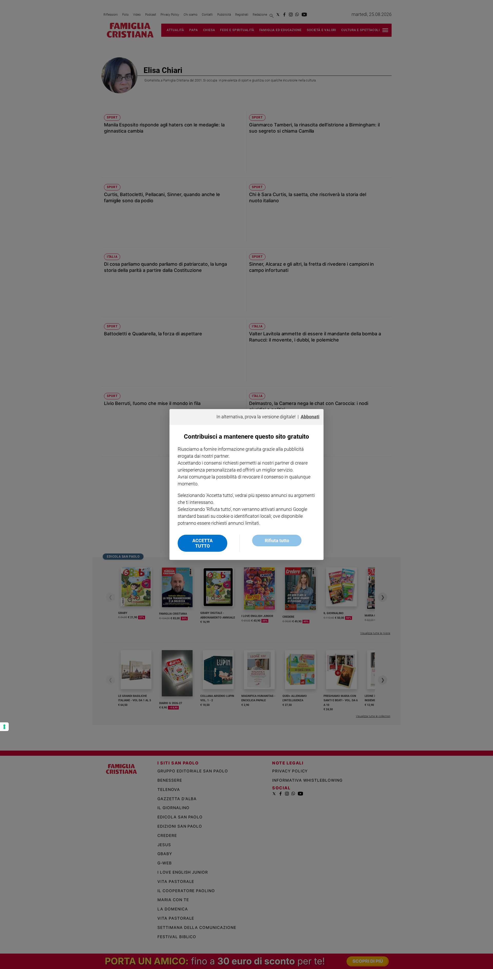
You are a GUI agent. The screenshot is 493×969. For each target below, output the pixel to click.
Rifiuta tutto (277, 540)
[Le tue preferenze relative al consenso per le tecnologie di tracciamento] (4, 726)
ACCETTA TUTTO (202, 543)
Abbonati (310, 416)
